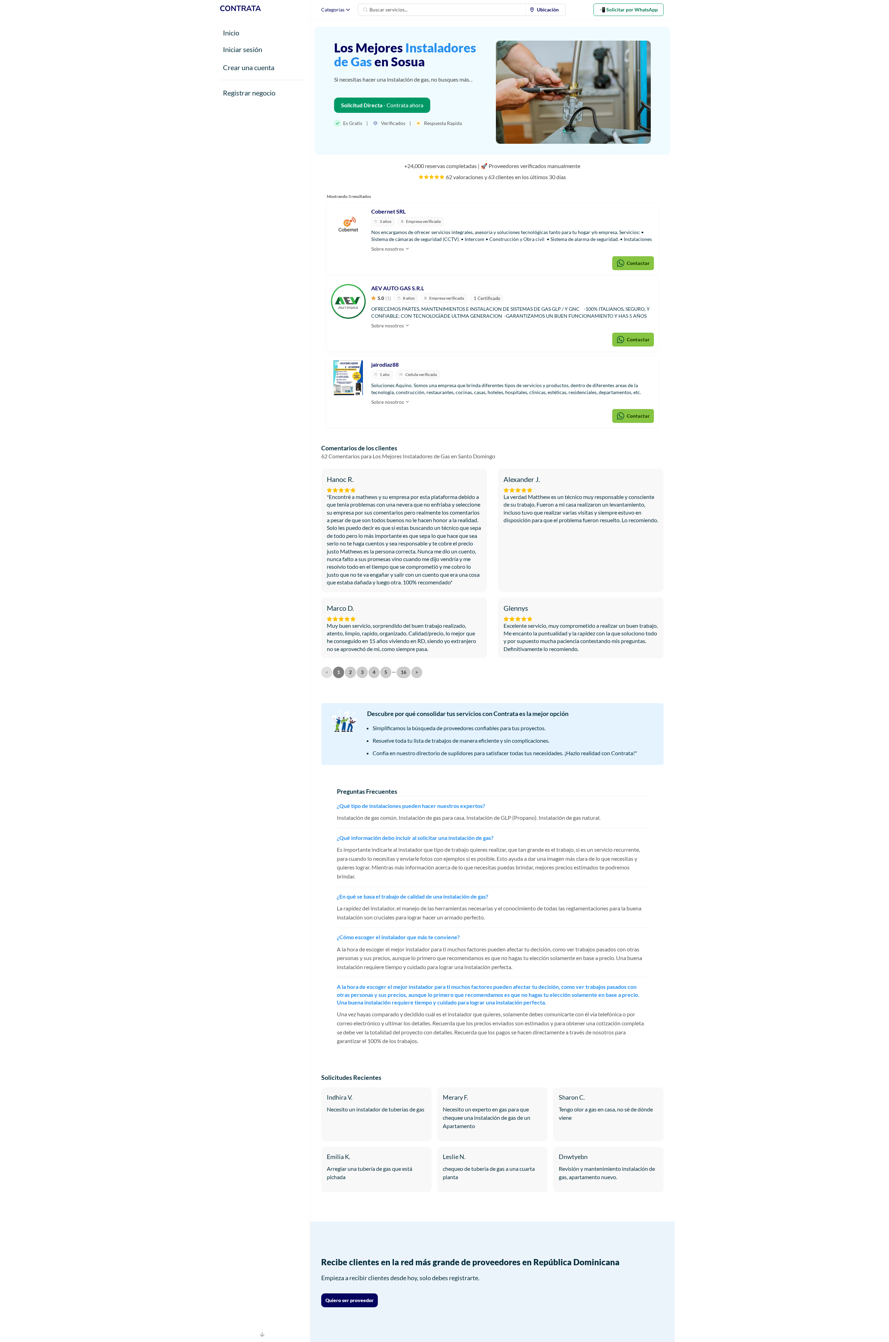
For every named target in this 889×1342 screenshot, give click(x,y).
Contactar (638, 263)
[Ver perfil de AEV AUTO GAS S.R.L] (348, 301)
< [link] (326, 672)
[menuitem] (545, 9)
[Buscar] (365, 9)
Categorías (332, 9)
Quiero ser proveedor (349, 1300)
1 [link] (338, 672)
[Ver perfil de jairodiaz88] (348, 377)
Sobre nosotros (388, 249)
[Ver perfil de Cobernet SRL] (348, 224)
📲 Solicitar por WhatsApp (628, 9)
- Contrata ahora (382, 105)
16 (403, 672)
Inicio (231, 32)
